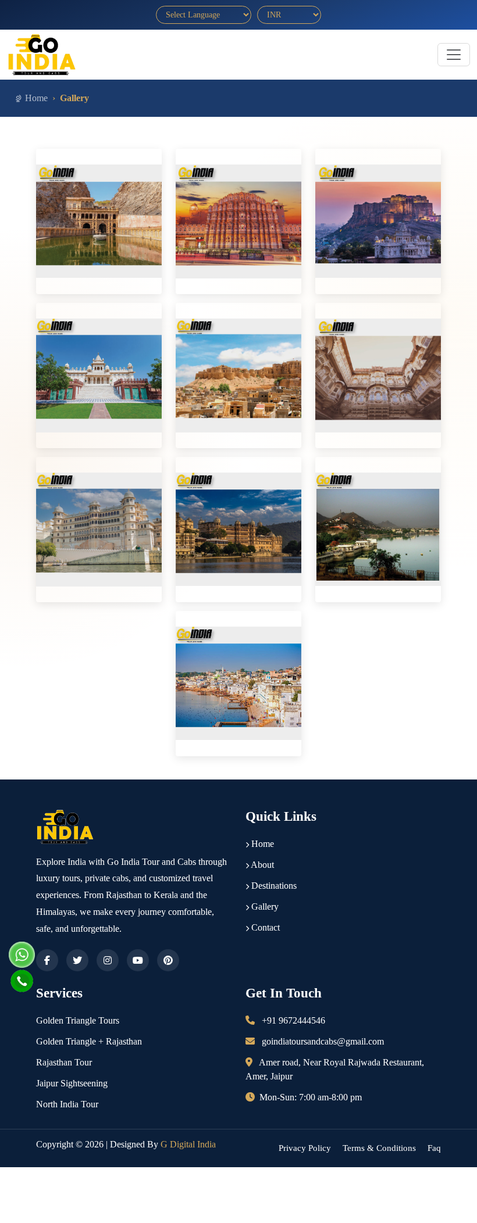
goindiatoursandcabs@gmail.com (323, 1041)
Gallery (264, 906)
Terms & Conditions (379, 1148)
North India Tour (67, 1104)
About (261, 865)
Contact (264, 927)
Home (36, 98)
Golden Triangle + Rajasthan (89, 1041)
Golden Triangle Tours (77, 1020)
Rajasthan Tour (64, 1062)
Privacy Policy (305, 1148)
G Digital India (188, 1144)
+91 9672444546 (293, 1020)
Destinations (273, 886)
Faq (434, 1148)
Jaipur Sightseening (72, 1083)
